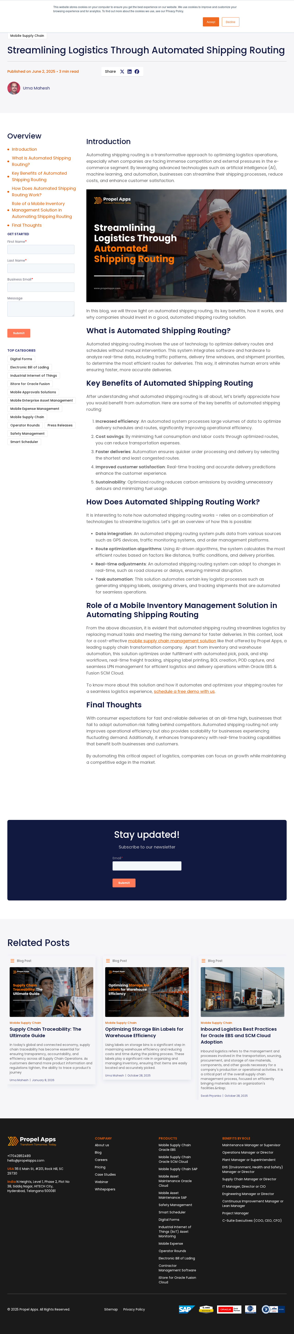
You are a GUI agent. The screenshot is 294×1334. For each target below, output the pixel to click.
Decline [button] (230, 22)
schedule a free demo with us (184, 691)
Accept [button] (211, 22)
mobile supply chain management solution (172, 641)
